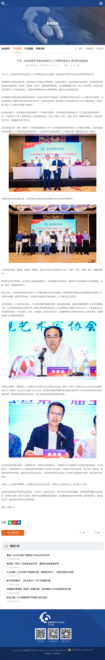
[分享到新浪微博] (14, 522)
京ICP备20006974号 (59, 650)
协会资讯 (5, 48)
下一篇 (96, 533)
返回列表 (15, 533)
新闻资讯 (90, 49)
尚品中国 (56, 654)
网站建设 (48, 654)
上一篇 (82, 533)
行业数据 (28, 48)
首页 (81, 49)
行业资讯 (17, 48)
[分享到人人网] (19, 522)
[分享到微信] (10, 522)
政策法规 (40, 48)
